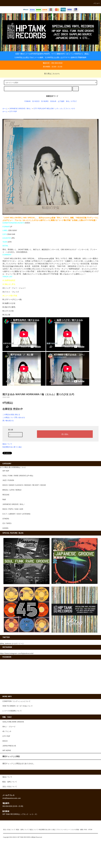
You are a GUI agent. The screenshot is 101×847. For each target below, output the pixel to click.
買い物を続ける (8, 420)
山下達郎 (61, 101)
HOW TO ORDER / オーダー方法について (17, 706)
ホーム (4, 108)
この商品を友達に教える (11, 414)
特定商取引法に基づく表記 (12, 447)
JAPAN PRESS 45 (9, 746)
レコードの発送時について (12, 711)
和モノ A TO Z (71, 101)
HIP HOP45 (6, 750)
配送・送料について (22, 829)
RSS (85, 829)
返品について (7, 444)
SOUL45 (53, 101)
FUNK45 (28, 101)
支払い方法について (9, 829)
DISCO (5, 741)
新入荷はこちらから (52, 74)
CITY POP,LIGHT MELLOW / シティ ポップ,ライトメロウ (54, 108)
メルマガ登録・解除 (77, 829)
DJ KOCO (35, 101)
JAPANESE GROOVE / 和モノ (20, 108)
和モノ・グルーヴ (8, 727)
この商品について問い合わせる (13, 417)
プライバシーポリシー (63, 829)
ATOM (90, 829)
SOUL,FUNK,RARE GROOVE (13, 722)
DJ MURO (44, 101)
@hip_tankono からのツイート (12, 644)
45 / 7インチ (6, 731)
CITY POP (13, 111)
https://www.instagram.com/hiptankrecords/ (17, 653)
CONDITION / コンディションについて (16, 701)
